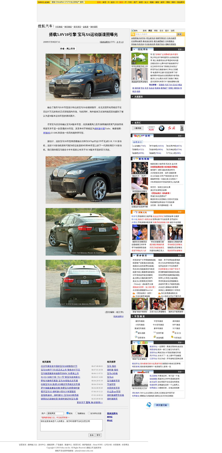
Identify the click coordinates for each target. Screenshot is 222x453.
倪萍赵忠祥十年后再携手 (168, 266)
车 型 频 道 (139, 316)
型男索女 (153, 388)
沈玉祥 (153, 66)
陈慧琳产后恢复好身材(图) (143, 263)
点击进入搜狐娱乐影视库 (168, 287)
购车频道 (68, 27)
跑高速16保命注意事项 (171, 364)
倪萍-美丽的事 (170, 173)
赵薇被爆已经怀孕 (139, 244)
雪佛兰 (171, 88)
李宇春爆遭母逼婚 (139, 248)
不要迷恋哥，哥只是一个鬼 (168, 376)
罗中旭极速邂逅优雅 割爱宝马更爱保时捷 (60, 388)
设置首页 (22, 445)
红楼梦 (176, 216)
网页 (150, 31)
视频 (152, 2)
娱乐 (113, 2)
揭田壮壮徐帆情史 (139, 242)
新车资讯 (77, 27)
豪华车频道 (158, 328)
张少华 (153, 57)
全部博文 (125, 445)
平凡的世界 (164, 219)
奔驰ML (47, 133)
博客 (168, 2)
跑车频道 (176, 321)
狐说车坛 (153, 346)
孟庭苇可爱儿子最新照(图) (169, 284)
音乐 (161, 31)
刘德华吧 (153, 149)
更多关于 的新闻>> (90, 402)
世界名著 (156, 219)
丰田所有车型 (113, 388)
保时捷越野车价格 (115, 395)
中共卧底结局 (149, 44)
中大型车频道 (158, 325)
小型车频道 (140, 325)
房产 (135, 2)
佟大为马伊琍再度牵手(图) (169, 263)
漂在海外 (135, 393)
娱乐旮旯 (153, 382)
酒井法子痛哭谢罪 (176, 312)
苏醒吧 (135, 149)
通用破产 (164, 88)
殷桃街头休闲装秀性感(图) (143, 266)
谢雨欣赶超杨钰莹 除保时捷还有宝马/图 (59, 399)
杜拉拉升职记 (158, 216)
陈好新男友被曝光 (175, 251)
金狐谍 (85, 27)
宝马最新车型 (113, 381)
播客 (157, 2)
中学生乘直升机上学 (140, 66)
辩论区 (110, 420)
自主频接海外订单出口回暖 (167, 69)
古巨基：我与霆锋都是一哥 (161, 205)
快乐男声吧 (171, 146)
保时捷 (137, 88)
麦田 (160, 170)
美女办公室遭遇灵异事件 (143, 281)
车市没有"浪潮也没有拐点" (167, 66)
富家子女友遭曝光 (139, 359)
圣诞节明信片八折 (139, 251)
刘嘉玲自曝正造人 (157, 251)
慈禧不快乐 (160, 44)
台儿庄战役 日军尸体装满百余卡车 (164, 176)
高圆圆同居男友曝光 (140, 82)
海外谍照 (94, 27)
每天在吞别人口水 (139, 388)
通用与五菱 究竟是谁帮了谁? (166, 72)
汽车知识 (177, 338)
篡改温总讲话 (148, 41)
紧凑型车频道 (140, 328)
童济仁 (153, 78)
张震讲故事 (168, 216)
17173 (67, 2)
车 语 (152, 54)
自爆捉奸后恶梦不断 (140, 207)
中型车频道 (158, 321)
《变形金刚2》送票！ (144, 293)
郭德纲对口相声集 (145, 216)
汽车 (130, 2)
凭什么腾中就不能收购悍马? (167, 63)
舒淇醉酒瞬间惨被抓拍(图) (169, 272)
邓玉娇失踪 (150, 38)
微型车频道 (140, 321)
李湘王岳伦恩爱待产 (158, 196)
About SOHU (98, 445)
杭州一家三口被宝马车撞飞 (168, 349)
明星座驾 (153, 349)
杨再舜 (153, 75)
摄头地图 (141, 333)
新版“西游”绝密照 (140, 312)
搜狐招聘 (50, 445)
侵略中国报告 (170, 44)
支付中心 (42, 445)
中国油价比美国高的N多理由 (167, 75)
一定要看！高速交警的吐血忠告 (170, 346)
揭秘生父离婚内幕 (175, 242)
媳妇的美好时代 (168, 170)
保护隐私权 (86, 445)
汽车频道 (59, 27)
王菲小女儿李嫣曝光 (158, 312)
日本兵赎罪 (171, 38)
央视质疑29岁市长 (138, 38)
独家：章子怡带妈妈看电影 (169, 260)
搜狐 (53, 2)
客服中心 (68, 445)
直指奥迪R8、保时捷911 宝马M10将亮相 (60, 395)
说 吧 (147, 136)
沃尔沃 (175, 85)
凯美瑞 (157, 88)
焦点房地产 (74, 2)
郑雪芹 (153, 69)
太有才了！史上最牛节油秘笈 (169, 356)
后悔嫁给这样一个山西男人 (168, 385)
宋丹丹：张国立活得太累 (160, 187)
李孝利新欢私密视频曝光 (168, 281)
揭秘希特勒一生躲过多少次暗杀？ (164, 179)
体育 (104, 2)
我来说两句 (104, 42)
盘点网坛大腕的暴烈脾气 (143, 278)
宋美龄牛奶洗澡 (137, 44)
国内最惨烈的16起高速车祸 (151, 364)
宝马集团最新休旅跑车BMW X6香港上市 (60, 373)
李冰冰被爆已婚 (157, 242)
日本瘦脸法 (169, 41)
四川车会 (153, 356)
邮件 (162, 2)
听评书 (134, 216)
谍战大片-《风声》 (139, 176)
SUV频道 (176, 328)
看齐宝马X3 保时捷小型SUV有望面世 (58, 391)
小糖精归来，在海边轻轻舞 (168, 388)
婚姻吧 (152, 153)
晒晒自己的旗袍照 (147, 396)
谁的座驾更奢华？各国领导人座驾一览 (155, 367)
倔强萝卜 (154, 170)
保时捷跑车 (112, 399)
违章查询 (141, 338)
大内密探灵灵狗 (156, 173)
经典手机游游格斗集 (161, 222)
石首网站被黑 (136, 41)
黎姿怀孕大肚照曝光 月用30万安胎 (164, 199)
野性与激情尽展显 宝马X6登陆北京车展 (59, 381)
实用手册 (160, 333)
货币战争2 (174, 219)
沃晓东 (153, 63)
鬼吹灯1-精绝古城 (145, 219)
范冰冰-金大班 (171, 164)
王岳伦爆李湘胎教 (142, 296)
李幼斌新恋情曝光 (175, 244)
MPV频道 (176, 325)
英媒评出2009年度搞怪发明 (168, 379)
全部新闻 (116, 445)
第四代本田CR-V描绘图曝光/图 (166, 82)
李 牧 (152, 72)
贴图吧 (135, 153)
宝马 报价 (111, 366)
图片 (167, 31)
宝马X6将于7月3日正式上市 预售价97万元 (60, 370)
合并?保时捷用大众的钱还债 (167, 57)
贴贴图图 (153, 379)
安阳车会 (153, 352)
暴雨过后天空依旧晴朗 (164, 396)
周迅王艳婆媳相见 (157, 248)
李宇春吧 (153, 146)
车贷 (146, 88)
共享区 (134, 222)
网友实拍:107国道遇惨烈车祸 (169, 352)
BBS (173, 2)
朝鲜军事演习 (161, 38)
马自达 (151, 88)
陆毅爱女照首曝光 (175, 248)
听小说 (134, 219)
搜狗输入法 (32, 445)
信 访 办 (178, 333)
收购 (138, 91)
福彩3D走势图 (175, 222)
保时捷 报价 (112, 370)
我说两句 (180, 2)
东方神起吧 (171, 149)
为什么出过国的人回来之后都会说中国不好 (157, 393)
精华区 (110, 417)
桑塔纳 (177, 88)
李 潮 (152, 60)
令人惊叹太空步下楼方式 (171, 296)
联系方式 (77, 445)
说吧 (172, 31)
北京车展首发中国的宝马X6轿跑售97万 (59, 366)
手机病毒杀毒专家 (145, 222)
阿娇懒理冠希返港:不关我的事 (162, 202)
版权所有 (97, 448)
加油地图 (160, 338)
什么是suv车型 (114, 391)
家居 (141, 2)
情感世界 (153, 385)
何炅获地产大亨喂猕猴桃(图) (144, 260)
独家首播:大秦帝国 (157, 164)
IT (125, 2)
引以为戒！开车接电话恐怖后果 (170, 359)
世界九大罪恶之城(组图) (168, 278)
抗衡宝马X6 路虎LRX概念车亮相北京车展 (60, 384)
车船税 (161, 85)
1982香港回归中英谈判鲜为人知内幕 (164, 182)
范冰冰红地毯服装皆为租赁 (143, 269)
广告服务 (59, 445)
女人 (146, 2)
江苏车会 (153, 359)
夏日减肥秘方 (159, 41)
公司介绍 (108, 445)
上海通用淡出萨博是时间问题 (166, 60)
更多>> (181, 49)
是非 (152, 82)
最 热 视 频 (144, 159)
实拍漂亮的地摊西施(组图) (169, 275)
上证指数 (136, 146)
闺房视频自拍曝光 (139, 191)
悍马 (142, 88)
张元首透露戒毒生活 (169, 293)
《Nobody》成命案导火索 (143, 284)
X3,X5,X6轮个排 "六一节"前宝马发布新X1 (60, 377)
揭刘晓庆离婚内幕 (157, 244)
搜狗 (82, 2)
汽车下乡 (168, 85)
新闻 (144, 31)
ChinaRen (60, 2)
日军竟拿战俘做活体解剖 (143, 275)
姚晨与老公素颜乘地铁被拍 (143, 272)
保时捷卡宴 (99, 128)
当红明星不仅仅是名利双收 (168, 382)
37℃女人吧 (171, 153)
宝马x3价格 (112, 373)
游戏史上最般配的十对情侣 (169, 290)
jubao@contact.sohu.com (84, 451)
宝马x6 (110, 377)
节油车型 (111, 384)
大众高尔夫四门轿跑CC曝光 (167, 78)
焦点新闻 (153, 376)
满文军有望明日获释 (158, 190)
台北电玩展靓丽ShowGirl (143, 290)
